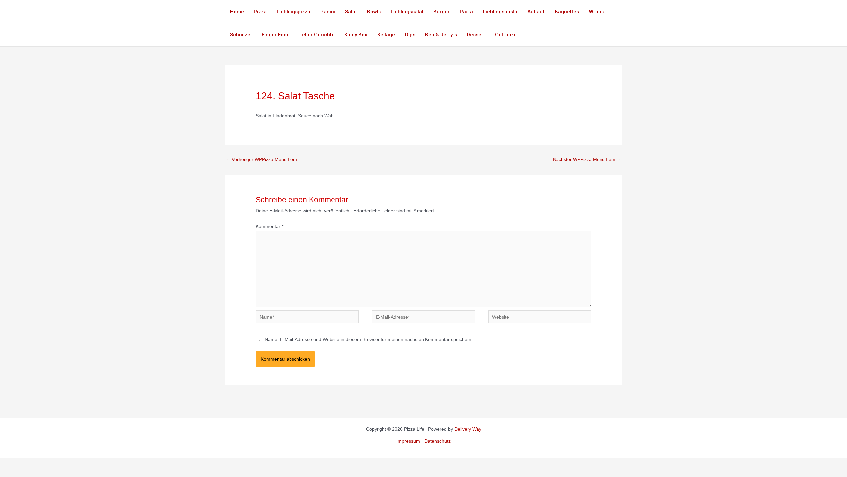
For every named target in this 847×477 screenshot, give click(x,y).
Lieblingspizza (293, 12)
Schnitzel (241, 35)
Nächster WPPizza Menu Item (587, 159)
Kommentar (269, 226)
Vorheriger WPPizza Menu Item (261, 159)
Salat (351, 12)
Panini (327, 12)
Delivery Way (467, 429)
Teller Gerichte (316, 35)
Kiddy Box (355, 35)
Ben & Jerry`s (441, 35)
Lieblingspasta (500, 12)
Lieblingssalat (407, 12)
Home (237, 12)
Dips (410, 35)
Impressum (408, 441)
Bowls (374, 12)
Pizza (260, 12)
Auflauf (536, 12)
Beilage (386, 35)
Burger (441, 12)
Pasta (466, 12)
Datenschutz (437, 441)
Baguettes (567, 12)
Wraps (596, 12)
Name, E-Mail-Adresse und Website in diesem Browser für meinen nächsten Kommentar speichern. (369, 339)
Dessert (476, 35)
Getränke (506, 35)
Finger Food (276, 35)
